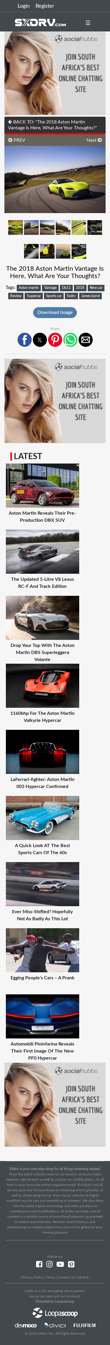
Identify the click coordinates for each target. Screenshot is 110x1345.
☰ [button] (88, 23)
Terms (50, 1277)
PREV (18, 140)
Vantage (50, 288)
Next (92, 140)
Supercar (34, 296)
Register (44, 6)
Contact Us (66, 1277)
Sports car (54, 296)
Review (15, 296)
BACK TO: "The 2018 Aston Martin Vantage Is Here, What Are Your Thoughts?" (52, 125)
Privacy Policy (32, 1277)
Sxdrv (71, 296)
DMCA (83, 1277)
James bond (90, 296)
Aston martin (29, 288)
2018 (80, 288)
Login (24, 6)
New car (96, 288)
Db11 (66, 288)
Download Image (55, 312)
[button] (25, 340)
